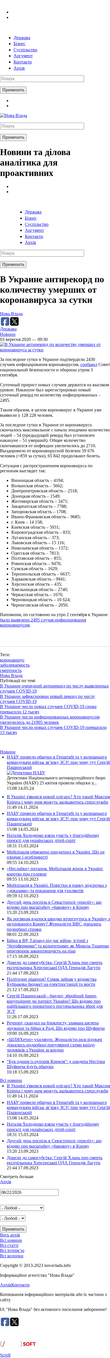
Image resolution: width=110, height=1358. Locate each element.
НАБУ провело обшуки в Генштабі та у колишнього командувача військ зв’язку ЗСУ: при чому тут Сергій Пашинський (58, 762)
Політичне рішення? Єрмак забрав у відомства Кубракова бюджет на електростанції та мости (51, 982)
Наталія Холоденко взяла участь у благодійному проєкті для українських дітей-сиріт (53, 838)
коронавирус (12, 660)
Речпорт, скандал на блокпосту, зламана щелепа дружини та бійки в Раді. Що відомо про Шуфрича (56, 1025)
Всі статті (9, 1245)
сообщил (88, 364)
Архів (19, 68)
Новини (8, 334)
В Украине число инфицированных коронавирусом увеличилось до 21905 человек (50, 719)
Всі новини (11, 1080)
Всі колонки (11, 1255)
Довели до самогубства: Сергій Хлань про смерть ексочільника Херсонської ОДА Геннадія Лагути (54, 965)
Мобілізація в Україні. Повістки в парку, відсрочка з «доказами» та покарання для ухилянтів (57, 888)
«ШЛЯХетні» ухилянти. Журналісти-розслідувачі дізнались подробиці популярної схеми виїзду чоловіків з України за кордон (54, 1044)
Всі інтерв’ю (12, 1250)
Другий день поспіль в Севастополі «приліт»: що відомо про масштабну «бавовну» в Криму (54, 905)
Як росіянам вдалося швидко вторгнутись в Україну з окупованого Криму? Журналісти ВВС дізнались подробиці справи (58, 924)
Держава (22, 37)
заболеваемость (15, 665)
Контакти (23, 61)
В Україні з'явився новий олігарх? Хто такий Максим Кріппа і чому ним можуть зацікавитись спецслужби (58, 799)
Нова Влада (11, 313)
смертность (11, 670)
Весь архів (10, 1235)
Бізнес (19, 43)
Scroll (5, 1355)
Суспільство (25, 49)
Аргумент (23, 55)
